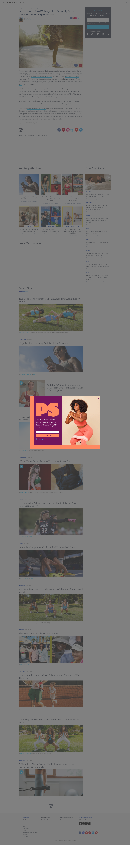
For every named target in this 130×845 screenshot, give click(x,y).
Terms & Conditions (41, 439)
